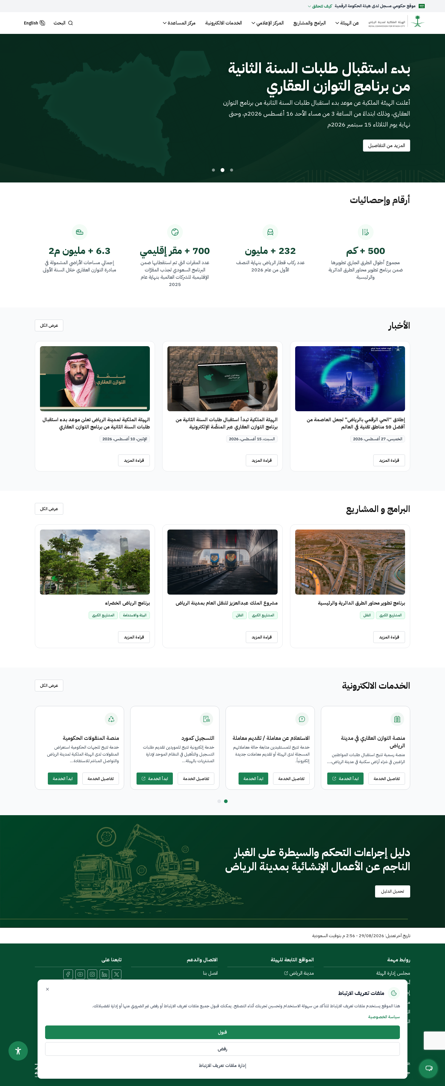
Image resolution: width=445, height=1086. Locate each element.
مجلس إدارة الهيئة (393, 973)
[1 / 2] (226, 801)
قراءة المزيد (389, 460)
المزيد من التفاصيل (62, 145)
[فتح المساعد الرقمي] (428, 1068)
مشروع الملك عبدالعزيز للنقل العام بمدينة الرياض (227, 603)
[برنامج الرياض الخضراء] (95, 562)
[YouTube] (80, 974)
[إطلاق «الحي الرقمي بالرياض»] (231, 170)
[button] (320, 6)
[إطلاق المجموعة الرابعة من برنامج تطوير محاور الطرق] (214, 170)
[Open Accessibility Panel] (18, 1051)
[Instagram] (92, 974)
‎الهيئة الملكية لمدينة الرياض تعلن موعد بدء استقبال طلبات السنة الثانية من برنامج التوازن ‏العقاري (96, 423)
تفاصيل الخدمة (387, 779)
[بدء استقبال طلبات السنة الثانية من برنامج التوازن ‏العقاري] (222, 170)
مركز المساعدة (182, 23)
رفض (222, 1048)
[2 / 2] (219, 801)
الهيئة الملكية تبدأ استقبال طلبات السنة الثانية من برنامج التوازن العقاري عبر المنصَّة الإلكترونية (227, 423)
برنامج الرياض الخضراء (127, 603)
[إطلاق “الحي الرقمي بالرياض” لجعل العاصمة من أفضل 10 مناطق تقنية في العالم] (350, 378)
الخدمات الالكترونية (223, 23)
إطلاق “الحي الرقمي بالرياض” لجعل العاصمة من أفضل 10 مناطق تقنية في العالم (356, 423)
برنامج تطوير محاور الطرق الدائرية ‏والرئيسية (361, 603)
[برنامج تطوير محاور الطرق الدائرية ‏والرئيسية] (350, 562)
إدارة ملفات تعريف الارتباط (222, 1065)
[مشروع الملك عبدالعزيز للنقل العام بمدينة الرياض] (222, 562)
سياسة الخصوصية (384, 1017)
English (31, 23)
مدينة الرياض (301, 973)
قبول (222, 1032)
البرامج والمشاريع (309, 23)
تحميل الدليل (392, 891)
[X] (116, 974)
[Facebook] (68, 974)
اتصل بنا (210, 973)
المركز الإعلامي (270, 23)
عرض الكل (49, 325)
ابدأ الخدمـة (349, 779)
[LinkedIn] (104, 974)
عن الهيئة (349, 23)
